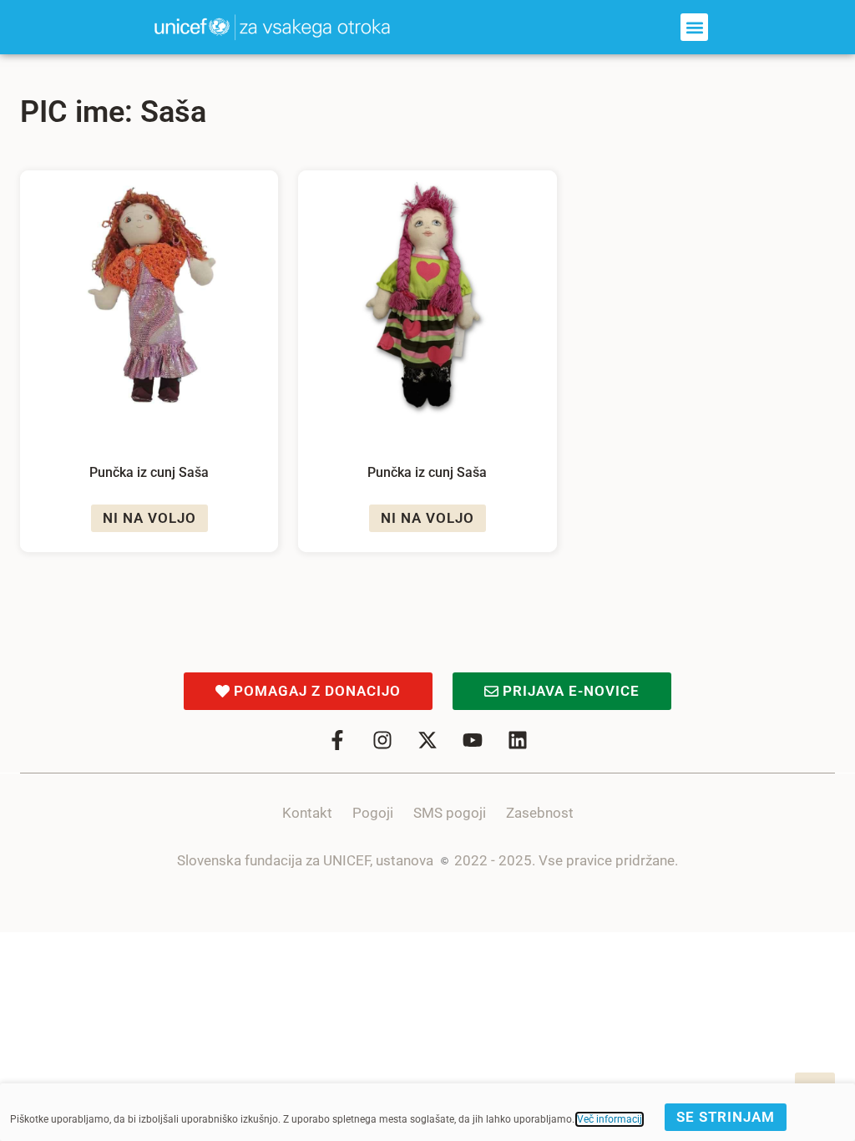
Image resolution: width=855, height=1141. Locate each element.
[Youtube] (473, 740)
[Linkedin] (518, 740)
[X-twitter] (427, 740)
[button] (694, 27)
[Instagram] (382, 740)
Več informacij (609, 1119)
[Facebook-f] (337, 740)
